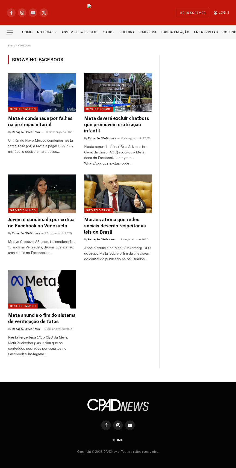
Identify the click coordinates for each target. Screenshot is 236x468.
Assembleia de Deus (80, 32)
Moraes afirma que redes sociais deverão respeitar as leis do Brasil (115, 226)
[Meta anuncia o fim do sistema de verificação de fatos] (42, 289)
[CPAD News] (118, 13)
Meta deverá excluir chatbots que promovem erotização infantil (116, 125)
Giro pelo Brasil (98, 109)
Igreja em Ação (175, 32)
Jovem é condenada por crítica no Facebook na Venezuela (41, 223)
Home (27, 32)
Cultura (127, 32)
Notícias (45, 32)
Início (11, 45)
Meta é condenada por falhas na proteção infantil (40, 121)
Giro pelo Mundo (23, 109)
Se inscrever (193, 13)
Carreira (147, 32)
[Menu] (10, 32)
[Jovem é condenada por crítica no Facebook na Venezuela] (42, 193)
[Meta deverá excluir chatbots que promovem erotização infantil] (118, 92)
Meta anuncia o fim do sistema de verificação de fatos (42, 318)
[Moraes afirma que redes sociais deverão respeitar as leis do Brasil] (118, 193)
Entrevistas (206, 32)
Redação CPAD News (26, 132)
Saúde (109, 32)
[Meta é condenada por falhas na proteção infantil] (42, 92)
